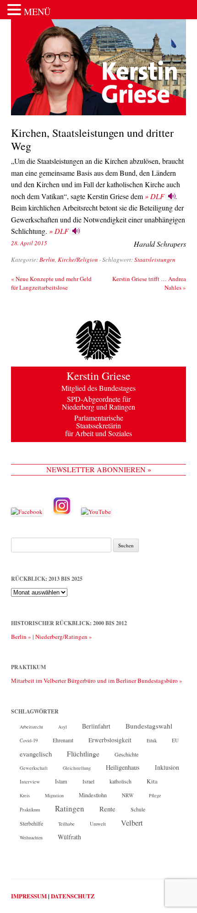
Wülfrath (69, 836)
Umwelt (98, 824)
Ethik (152, 740)
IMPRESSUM (29, 895)
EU (175, 740)
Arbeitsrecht (31, 727)
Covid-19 (29, 740)
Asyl (62, 727)
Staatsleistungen (154, 259)
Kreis (25, 795)
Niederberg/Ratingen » (63, 636)
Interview (30, 781)
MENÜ (37, 11)
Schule (138, 809)
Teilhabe (66, 824)
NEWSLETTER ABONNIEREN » (98, 469)
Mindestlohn (93, 795)
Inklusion (167, 767)
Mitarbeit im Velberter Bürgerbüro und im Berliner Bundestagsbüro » (96, 680)
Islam (61, 781)
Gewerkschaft (34, 768)
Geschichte (126, 754)
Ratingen (69, 809)
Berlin (47, 259)
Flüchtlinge (83, 753)
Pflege (155, 795)
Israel (88, 781)
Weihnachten (31, 837)
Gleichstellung (77, 768)
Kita (152, 781)
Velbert (132, 823)
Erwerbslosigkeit (109, 740)
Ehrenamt (63, 740)
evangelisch (36, 753)
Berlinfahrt (96, 726)
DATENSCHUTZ (73, 895)
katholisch (120, 781)
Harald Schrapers (160, 244)
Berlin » (21, 636)
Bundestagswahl (149, 725)
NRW (128, 795)
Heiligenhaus (123, 767)
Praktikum (30, 809)
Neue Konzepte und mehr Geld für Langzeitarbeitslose (51, 283)
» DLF (154, 196)
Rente (107, 808)
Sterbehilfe (31, 823)
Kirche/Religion (78, 259)
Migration (54, 795)
